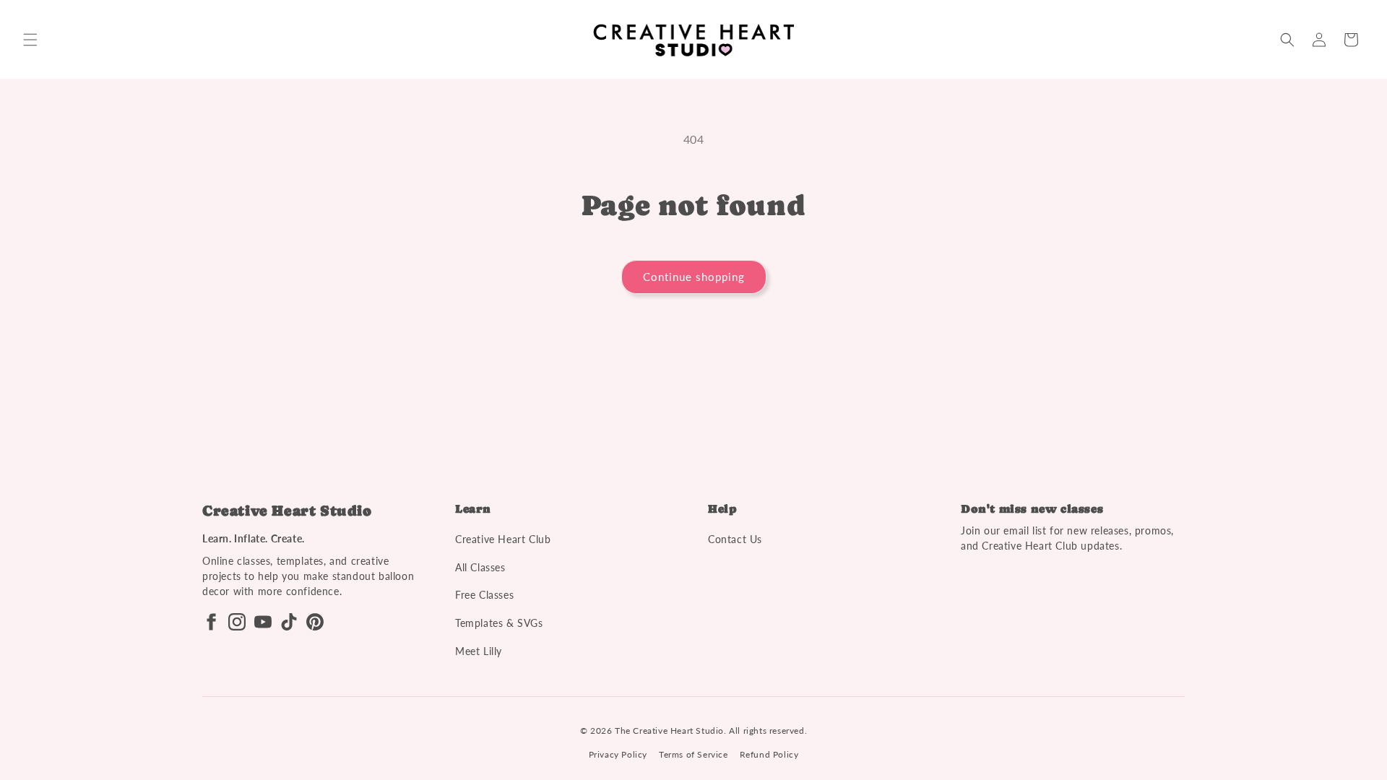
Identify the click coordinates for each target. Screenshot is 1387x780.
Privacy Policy (618, 754)
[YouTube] (263, 621)
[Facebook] (211, 621)
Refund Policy (769, 754)
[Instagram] (237, 621)
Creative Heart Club (502, 539)
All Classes (480, 567)
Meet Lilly (478, 651)
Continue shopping (694, 276)
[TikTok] (289, 621)
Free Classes (484, 595)
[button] (30, 40)
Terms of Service (693, 754)
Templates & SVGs (499, 623)
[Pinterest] (315, 621)
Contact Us (735, 539)
